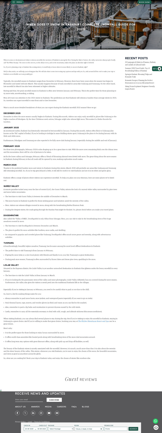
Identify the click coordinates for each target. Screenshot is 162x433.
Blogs (85, 406)
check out (43, 425)
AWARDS (35, 406)
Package (51, 425)
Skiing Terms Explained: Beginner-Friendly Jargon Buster (140, 88)
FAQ (74, 406)
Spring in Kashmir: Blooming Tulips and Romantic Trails (138, 76)
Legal (30, 422)
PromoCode (108, 425)
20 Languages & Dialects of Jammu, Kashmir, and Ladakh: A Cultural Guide (140, 64)
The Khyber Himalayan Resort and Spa (93, 321)
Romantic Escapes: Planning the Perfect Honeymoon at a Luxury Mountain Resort (139, 82)
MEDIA (48, 406)
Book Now (144, 2)
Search (133, 429)
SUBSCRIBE (54, 400)
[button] (17, 2)
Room (76, 425)
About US (20, 406)
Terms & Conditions (41, 422)
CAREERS (61, 406)
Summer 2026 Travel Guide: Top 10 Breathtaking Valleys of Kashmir (137, 70)
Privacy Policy (20, 422)
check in (27, 425)
